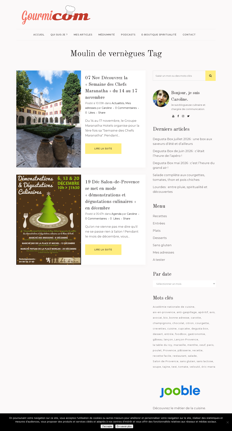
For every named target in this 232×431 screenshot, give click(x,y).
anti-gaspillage (187, 312)
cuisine (172, 328)
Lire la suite (103, 148)
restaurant (180, 355)
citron (190, 323)
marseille (180, 344)
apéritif (203, 312)
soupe (157, 366)
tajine (166, 366)
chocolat (178, 323)
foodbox (181, 334)
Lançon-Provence (186, 339)
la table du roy (162, 344)
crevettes (159, 328)
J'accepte (107, 426)
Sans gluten (162, 245)
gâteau (157, 339)
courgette (202, 323)
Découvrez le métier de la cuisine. (179, 408)
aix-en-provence (164, 312)
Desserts (160, 238)
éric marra (208, 366)
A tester (159, 259)
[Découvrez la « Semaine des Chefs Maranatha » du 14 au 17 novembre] (48, 119)
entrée (169, 334)
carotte (196, 317)
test (174, 366)
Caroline (107, 108)
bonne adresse (179, 317)
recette (197, 350)
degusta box (199, 328)
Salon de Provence (166, 361)
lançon (168, 339)
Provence (169, 350)
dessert (158, 334)
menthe (192, 344)
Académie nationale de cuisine (173, 306)
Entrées (159, 223)
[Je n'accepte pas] (227, 422)
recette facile (162, 355)
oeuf (202, 344)
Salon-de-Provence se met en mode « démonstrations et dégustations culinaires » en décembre (112, 195)
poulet (157, 350)
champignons (162, 323)
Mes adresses (163, 252)
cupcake (184, 328)
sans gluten (187, 361)
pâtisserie (184, 350)
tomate (183, 366)
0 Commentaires (126, 108)
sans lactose (205, 361)
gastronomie (196, 334)
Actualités (118, 103)
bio (165, 317)
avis (212, 312)
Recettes (160, 216)
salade (192, 355)
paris (210, 344)
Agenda (116, 214)
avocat (157, 317)
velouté (195, 366)
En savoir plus (124, 426)
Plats (157, 230)
